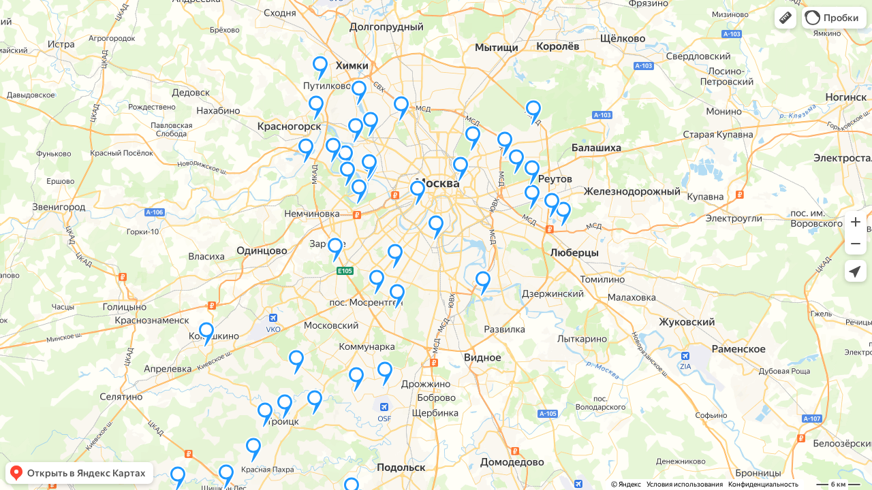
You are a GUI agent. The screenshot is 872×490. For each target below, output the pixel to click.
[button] (785, 18)
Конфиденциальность (763, 484)
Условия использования (685, 484)
